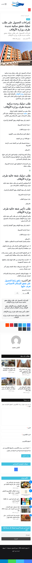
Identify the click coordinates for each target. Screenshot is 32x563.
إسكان (22, 15)
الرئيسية (27, 15)
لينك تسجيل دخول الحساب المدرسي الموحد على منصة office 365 (10, 508)
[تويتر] (24, 325)
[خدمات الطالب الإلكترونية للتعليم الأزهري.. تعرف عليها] (26, 493)
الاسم (29, 428)
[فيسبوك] (28, 325)
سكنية (26, 113)
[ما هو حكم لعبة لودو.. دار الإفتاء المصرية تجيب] (26, 501)
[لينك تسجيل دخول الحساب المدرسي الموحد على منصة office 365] (26, 509)
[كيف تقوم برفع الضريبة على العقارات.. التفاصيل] (8, 363)
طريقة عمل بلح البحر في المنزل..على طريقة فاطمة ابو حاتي (11, 484)
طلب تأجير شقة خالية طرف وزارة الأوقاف (15, 311)
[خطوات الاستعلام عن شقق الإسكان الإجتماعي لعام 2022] (24, 381)
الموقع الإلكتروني (26, 441)
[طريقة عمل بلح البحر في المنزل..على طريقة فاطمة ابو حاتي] (26, 485)
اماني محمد (25, 38)
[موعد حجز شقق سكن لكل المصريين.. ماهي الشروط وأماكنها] (24, 364)
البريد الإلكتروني (26, 434)
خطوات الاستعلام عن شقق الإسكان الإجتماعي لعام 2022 (24, 388)
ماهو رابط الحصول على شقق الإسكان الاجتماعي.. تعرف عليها (18, 283)
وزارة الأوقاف (19, 94)
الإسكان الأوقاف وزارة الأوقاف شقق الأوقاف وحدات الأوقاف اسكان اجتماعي (16, 307)
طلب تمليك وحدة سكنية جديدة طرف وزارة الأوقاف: (15, 316)
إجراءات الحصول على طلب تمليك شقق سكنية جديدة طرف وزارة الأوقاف (15, 301)
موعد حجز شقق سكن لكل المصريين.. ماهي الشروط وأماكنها (25, 371)
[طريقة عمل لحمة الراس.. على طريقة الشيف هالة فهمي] (26, 518)
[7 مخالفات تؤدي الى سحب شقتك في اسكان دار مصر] (8, 381)
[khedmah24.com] (17, 4)
